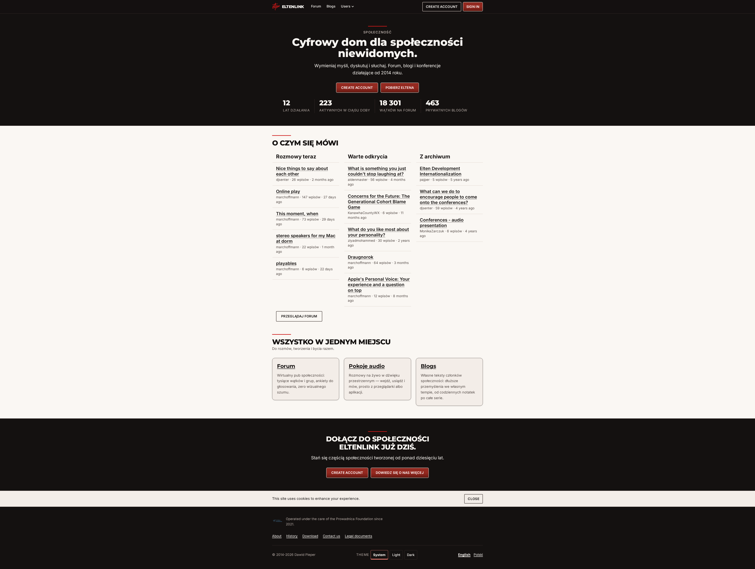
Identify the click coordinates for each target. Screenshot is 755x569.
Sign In (472, 7)
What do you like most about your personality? (378, 232)
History (292, 536)
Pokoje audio (367, 366)
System (379, 555)
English (464, 555)
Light (396, 555)
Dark (411, 555)
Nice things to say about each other (302, 171)
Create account (442, 7)
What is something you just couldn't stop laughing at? (377, 171)
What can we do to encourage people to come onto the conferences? (448, 197)
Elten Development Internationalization (440, 171)
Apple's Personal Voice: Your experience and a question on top (379, 284)
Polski (478, 555)
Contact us (331, 536)
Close (473, 499)
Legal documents (358, 536)
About (277, 536)
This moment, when (297, 213)
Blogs (331, 6)
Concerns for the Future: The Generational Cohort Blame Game (379, 201)
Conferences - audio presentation (442, 222)
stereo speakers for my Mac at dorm (305, 238)
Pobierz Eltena (400, 88)
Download (310, 536)
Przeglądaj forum (299, 316)
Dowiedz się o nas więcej (400, 473)
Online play (288, 191)
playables (286, 263)
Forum (316, 6)
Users (345, 6)
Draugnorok (360, 257)
